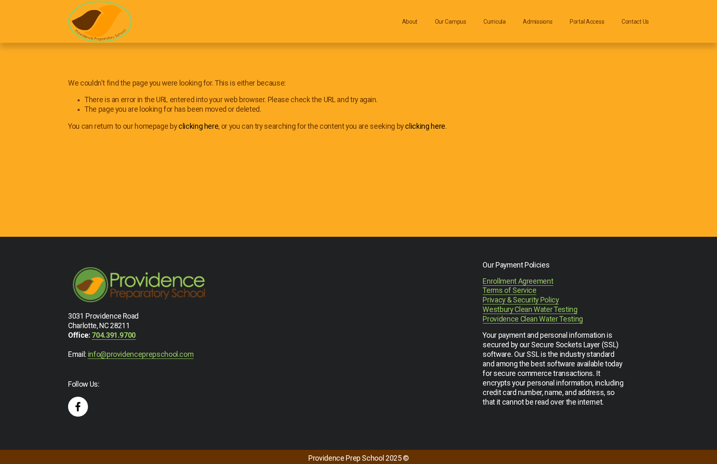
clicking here (198, 126)
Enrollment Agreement (518, 281)
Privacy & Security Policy (520, 300)
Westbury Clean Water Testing (530, 309)
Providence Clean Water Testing (533, 319)
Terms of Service (509, 290)
